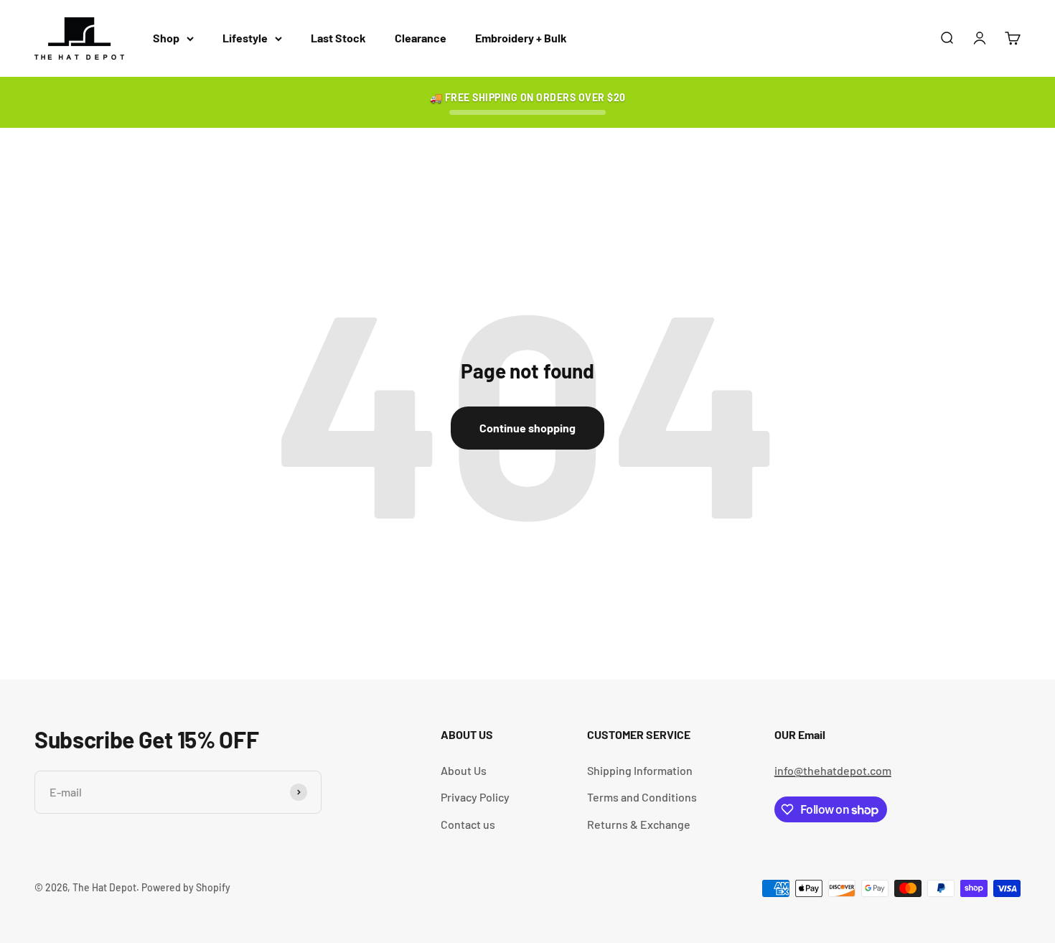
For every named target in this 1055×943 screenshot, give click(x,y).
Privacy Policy (475, 797)
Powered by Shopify (185, 887)
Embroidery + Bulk (521, 38)
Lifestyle (245, 38)
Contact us (468, 824)
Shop (166, 38)
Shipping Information (640, 770)
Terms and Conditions (642, 797)
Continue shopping (527, 428)
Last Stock (338, 38)
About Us (464, 770)
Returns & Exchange (638, 824)
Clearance (420, 38)
